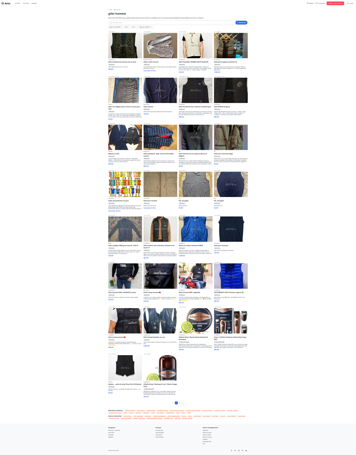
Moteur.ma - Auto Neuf (114, 430)
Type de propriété (114, 27)
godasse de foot (114, 418)
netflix (189, 413)
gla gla (184, 416)
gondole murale (187, 418)
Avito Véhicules (159, 430)
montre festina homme (177, 410)
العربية (351, 3)
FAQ (204, 444)
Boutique (205, 439)
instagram (146, 413)
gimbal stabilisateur (174, 416)
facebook (138, 413)
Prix (133, 27)
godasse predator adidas (154, 418)
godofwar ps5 (168, 418)
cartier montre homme (193, 410)
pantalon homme (220, 410)
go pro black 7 (231, 416)
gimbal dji (148, 416)
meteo (125, 413)
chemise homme (207, 410)
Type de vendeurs (144, 27)
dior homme (141, 410)
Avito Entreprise (159, 437)
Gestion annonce (207, 432)
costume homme (130, 410)
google (131, 413)
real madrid (160, 413)
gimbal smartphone (159, 416)
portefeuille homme (115, 413)
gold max (178, 418)
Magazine (110, 437)
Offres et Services (207, 437)
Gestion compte (207, 435)
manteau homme (232, 410)
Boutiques (34, 3)
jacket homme (151, 410)
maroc (183, 413)
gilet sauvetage (138, 416)
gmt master (197, 416)
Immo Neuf (26, 3)
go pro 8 (222, 416)
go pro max (241, 416)
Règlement (205, 430)
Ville (126, 27)
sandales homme (162, 410)
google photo (170, 413)
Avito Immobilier (159, 432)
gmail (153, 413)
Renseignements (207, 441)
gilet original (128, 416)
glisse (190, 416)
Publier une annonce (335, 3)
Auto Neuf (17, 3)
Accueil (110, 9)
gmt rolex (215, 416)
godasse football (126, 418)
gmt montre (206, 416)
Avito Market (158, 435)
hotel (177, 413)
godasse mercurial (139, 418)
